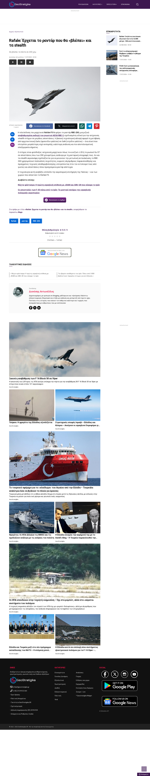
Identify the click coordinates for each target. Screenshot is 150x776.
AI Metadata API (104, 711)
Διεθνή (57, 688)
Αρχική (11, 32)
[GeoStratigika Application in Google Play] (119, 685)
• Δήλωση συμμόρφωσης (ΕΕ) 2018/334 (24, 710)
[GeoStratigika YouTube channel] (134, 674)
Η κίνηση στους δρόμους (84, 688)
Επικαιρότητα (60, 672)
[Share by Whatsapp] (82, 126)
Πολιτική (58, 696)
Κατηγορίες (97, 4)
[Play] (13, 62)
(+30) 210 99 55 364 (20, 691)
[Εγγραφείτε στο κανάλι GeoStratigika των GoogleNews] (54, 252)
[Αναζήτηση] (138, 4)
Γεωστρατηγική (60, 684)
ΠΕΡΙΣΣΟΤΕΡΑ (111, 4)
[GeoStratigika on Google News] (119, 701)
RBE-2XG (36, 221)
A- (12, 139)
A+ (12, 134)
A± (12, 145)
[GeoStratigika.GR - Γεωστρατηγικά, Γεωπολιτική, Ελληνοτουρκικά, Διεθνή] (20, 4)
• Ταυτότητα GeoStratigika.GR (20, 702)
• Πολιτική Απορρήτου (18, 698)
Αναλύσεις (79, 672)
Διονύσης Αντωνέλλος (41, 291)
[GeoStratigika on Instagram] (124, 674)
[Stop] (30, 62)
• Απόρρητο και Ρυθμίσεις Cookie (21, 714)
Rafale (13, 221)
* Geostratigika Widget (84, 696)
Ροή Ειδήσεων (83, 4)
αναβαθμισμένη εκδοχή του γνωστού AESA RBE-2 (41, 135)
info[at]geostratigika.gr (21, 687)
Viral (56, 699)
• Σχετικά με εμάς (16, 706)
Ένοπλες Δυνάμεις (61, 676)
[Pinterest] (96, 126)
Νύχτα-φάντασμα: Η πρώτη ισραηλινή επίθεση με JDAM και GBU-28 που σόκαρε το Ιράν (59, 185)
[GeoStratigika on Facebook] (105, 674)
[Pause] (21, 62)
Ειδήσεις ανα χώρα (82, 680)
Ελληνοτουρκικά (61, 692)
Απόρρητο (144, 774)
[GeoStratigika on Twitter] (115, 674)
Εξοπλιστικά (19, 32)
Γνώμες (78, 676)
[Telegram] (89, 126)
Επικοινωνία (125, 4)
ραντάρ (25, 221)
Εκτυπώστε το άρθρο (57, 200)
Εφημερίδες (80, 684)
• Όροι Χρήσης (15, 695)
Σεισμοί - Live (80, 692)
